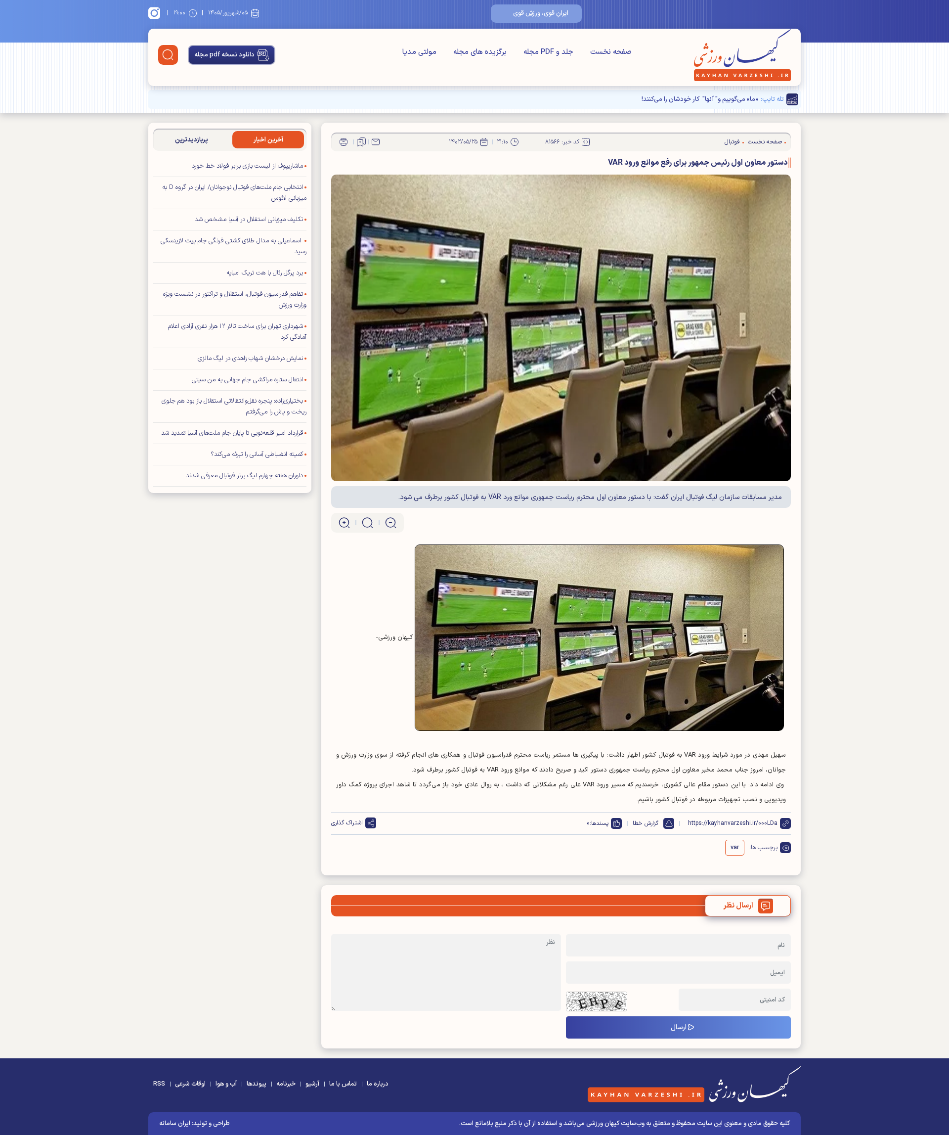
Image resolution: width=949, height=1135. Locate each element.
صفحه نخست (611, 52)
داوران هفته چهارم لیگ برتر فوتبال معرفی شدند (244, 476)
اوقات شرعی (190, 1084)
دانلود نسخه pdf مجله (224, 55)
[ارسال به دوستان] (376, 141)
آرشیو (312, 1084)
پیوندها (256, 1084)
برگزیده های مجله (480, 52)
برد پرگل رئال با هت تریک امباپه (264, 273)
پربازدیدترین (191, 140)
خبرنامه (286, 1084)
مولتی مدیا (419, 52)
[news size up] (344, 523)
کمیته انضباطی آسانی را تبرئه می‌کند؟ (257, 454)
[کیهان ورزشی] (742, 55)
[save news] (361, 142)
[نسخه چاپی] (343, 142)
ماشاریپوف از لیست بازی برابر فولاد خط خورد (247, 166)
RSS (159, 1084)
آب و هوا (226, 1084)
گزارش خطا (645, 823)
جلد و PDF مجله (548, 52)
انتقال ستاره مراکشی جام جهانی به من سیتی (247, 380)
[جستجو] (168, 55)
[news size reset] (367, 523)
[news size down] (391, 523)
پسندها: (599, 823)
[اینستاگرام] (155, 13)
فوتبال (732, 141)
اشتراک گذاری (347, 822)
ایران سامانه (174, 1124)
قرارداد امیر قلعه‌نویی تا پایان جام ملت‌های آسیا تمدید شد (232, 433)
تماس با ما (343, 1084)
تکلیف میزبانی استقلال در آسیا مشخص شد (249, 220)
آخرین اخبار (268, 140)
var (735, 848)
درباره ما (377, 1084)
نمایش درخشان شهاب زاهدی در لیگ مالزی (250, 358)
